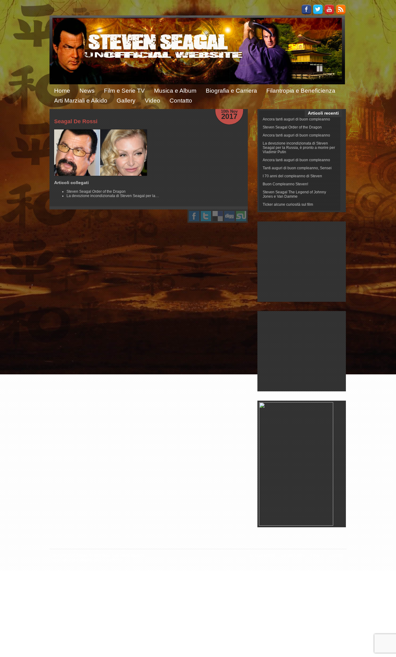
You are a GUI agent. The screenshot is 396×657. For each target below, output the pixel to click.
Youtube (329, 9)
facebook (194, 216)
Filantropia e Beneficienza (300, 90)
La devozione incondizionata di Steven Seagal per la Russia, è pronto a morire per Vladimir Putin (299, 147)
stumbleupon (241, 216)
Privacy (317, 556)
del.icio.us (218, 216)
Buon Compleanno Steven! (285, 184)
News (87, 90)
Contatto (181, 100)
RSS (341, 9)
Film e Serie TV (124, 90)
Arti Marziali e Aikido (80, 100)
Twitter (318, 9)
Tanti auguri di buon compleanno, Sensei (297, 168)
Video (152, 100)
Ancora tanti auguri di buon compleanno (296, 119)
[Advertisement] (302, 261)
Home (62, 90)
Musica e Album (175, 90)
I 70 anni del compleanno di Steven (292, 176)
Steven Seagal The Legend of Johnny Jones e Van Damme (294, 194)
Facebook (306, 9)
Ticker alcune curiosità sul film (288, 204)
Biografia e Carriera (231, 90)
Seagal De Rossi (75, 121)
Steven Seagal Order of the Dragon (292, 127)
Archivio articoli (262, 556)
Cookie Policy (292, 556)
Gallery (126, 100)
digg (229, 216)
